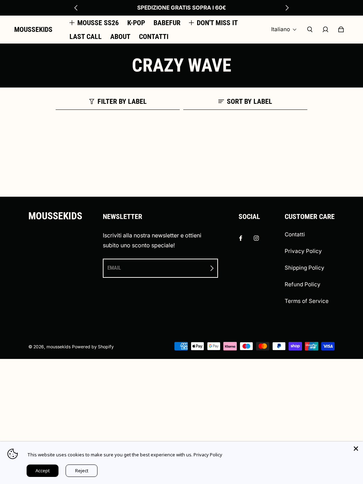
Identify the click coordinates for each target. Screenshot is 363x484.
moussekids (58, 346)
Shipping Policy (304, 267)
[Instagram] (256, 238)
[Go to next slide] (286, 7)
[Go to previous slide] (76, 7)
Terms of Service (307, 301)
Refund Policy (302, 284)
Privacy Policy (303, 251)
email (114, 268)
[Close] (355, 448)
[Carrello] (341, 29)
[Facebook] (240, 238)
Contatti (295, 234)
